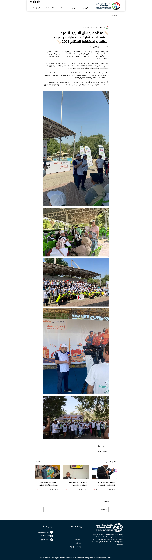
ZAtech (110, 558)
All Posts (114, 16)
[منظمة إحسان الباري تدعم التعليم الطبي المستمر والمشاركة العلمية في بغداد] (104, 472)
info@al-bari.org (44, 532)
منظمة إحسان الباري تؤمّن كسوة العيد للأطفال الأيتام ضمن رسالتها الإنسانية (49, 484)
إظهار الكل (37, 461)
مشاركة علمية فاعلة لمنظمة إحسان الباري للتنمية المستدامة (77, 484)
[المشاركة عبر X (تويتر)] (103, 446)
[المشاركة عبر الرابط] (95, 446)
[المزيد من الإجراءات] (44, 28)
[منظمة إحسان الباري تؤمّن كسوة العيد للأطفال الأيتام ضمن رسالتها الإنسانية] (47, 472)
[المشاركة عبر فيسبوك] (108, 446)
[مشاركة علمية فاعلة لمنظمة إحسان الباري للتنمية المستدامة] (76, 472)
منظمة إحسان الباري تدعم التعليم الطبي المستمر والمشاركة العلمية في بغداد (105, 484)
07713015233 (45, 536)
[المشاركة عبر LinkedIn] (99, 446)
